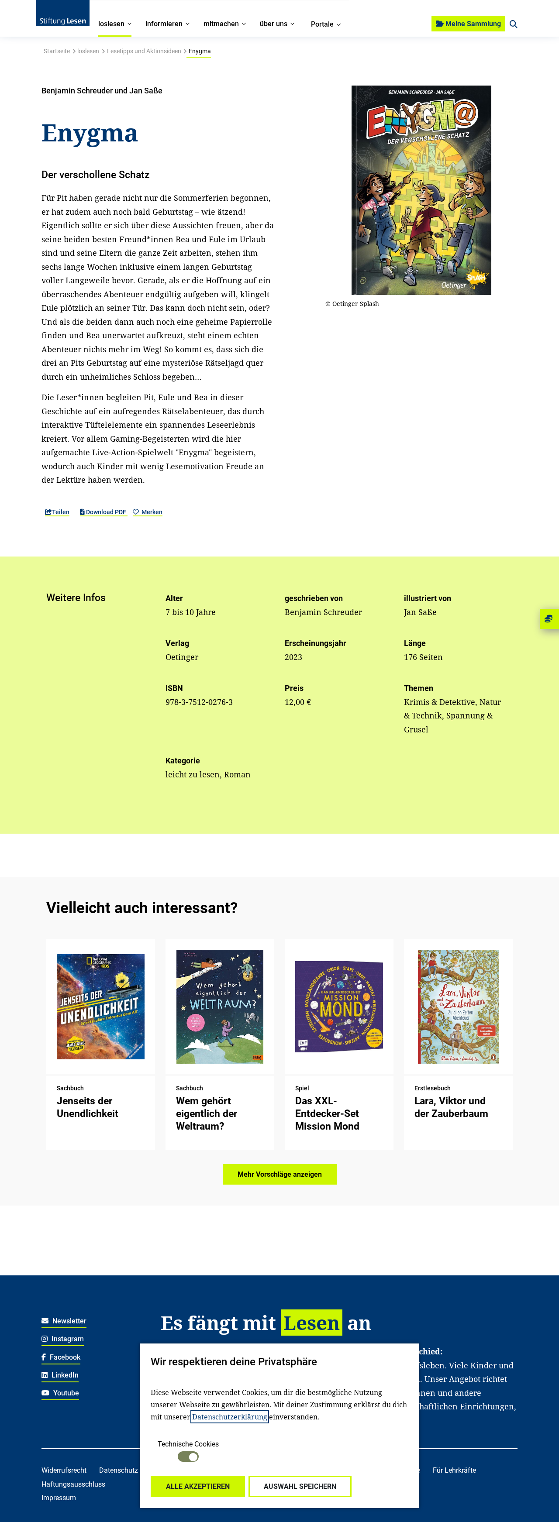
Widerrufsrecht (63, 1470)
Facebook (64, 1357)
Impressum (58, 1498)
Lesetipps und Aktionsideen (144, 51)
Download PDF (106, 511)
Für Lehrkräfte (454, 1470)
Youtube (65, 1393)
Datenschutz (118, 1470)
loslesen (88, 51)
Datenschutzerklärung (229, 1417)
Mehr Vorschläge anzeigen (280, 1174)
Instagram (67, 1339)
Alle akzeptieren (198, 1486)
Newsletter (68, 1321)
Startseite (57, 51)
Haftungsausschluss (73, 1484)
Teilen (60, 511)
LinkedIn (64, 1375)
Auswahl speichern (300, 1486)
